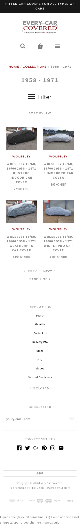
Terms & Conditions (40, 377)
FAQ (40, 359)
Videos (40, 368)
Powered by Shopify (57, 488)
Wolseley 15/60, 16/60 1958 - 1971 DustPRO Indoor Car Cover (21, 173)
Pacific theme (18, 488)
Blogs (40, 351)
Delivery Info (40, 342)
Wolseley (21, 156)
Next (47, 271)
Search (40, 315)
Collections (35, 66)
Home (14, 66)
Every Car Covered (50, 483)
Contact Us (40, 333)
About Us (40, 324)
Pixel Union (37, 488)
